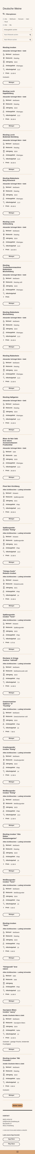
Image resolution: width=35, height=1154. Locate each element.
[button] (17, 1105)
